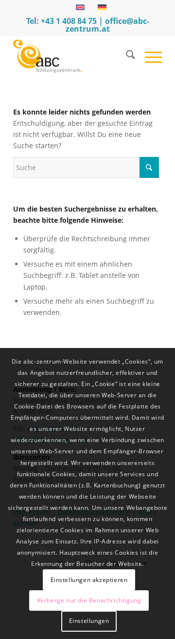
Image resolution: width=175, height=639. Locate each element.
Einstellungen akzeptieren (89, 580)
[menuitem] (125, 56)
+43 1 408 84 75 (69, 21)
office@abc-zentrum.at (107, 25)
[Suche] (125, 56)
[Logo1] (72, 56)
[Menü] (148, 56)
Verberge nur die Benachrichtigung (89, 600)
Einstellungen (89, 621)
